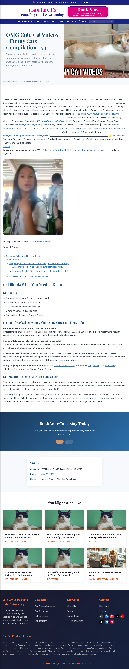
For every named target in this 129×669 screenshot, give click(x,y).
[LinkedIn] (107, 622)
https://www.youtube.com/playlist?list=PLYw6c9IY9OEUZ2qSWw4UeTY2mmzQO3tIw (84, 128)
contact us (110, 365)
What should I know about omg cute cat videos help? (37, 267)
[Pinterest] (112, 622)
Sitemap (103, 611)
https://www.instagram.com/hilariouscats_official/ (26, 135)
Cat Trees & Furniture (45, 606)
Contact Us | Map (68, 21)
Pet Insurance (41, 616)
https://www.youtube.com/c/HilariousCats (100, 114)
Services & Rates (42, 21)
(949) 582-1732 (89, 2)
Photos (55, 21)
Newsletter (104, 606)
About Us (27, 21)
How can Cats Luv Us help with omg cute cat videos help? (40, 271)
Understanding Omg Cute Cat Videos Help (29, 276)
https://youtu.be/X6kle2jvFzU (33, 124)
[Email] (101, 616)
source (6, 146)
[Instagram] (112, 616)
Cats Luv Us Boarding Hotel (56, 150)
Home (17, 21)
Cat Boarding (41, 620)
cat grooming (96, 150)
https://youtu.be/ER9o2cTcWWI (18, 128)
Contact (70, 611)
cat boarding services (64, 365)
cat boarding (79, 150)
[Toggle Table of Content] (5, 252)
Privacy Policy (73, 616)
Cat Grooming (41, 611)
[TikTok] (101, 622)
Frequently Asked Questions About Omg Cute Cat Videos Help (39, 263)
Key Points (14, 259)
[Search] (112, 21)
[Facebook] (107, 616)
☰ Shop (82, 21)
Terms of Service (75, 620)
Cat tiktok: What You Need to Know (23, 256)
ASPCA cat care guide (39, 241)
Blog (11, 81)
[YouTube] (122, 616)
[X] (117, 616)
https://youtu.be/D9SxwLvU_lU (56, 121)
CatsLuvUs (47, 663)
